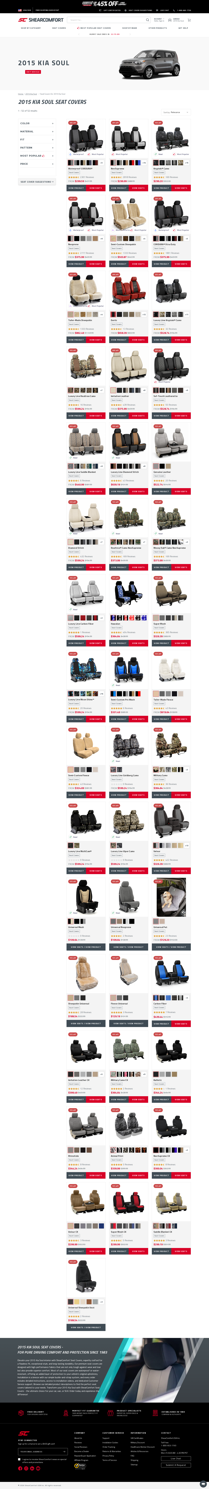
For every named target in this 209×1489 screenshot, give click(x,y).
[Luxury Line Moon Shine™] (86, 669)
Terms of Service (110, 1460)
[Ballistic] (171, 1050)
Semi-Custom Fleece (78, 777)
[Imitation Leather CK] (86, 1050)
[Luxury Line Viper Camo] (128, 821)
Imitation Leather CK (78, 1082)
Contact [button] (166, 1432)
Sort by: (167, 112)
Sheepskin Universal (78, 1005)
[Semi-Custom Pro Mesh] (128, 669)
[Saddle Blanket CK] (171, 1201)
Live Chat (176, 1458)
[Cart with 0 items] (189, 20)
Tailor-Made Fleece (163, 701)
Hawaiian (116, 625)
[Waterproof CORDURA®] (86, 138)
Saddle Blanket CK (163, 1233)
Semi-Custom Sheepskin (123, 246)
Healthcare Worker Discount (143, 1446)
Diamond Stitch (76, 549)
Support (106, 1438)
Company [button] (79, 1432)
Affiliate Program (81, 1460)
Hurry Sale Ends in (105, 34)
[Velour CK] (86, 1201)
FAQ (132, 1455)
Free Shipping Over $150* (47, 10)
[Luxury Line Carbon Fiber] (86, 593)
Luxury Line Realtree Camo (82, 398)
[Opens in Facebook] (20, 1468)
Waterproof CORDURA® (80, 170)
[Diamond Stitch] (86, 517)
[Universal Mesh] (86, 897)
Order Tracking (109, 1446)
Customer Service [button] (113, 1432)
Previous (79, 35)
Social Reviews (80, 1446)
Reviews (78, 1442)
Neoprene (73, 246)
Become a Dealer (81, 1451)
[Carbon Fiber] (171, 973)
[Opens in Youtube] (38, 1468)
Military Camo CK (119, 1082)
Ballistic (159, 1082)
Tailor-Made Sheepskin (80, 322)
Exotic (116, 322)
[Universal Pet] (171, 897)
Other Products (158, 28)
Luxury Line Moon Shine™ (81, 701)
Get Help (183, 28)
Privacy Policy (108, 1455)
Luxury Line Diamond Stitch (125, 474)
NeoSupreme (117, 170)
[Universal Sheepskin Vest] (86, 1277)
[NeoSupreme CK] (171, 1125)
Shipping (134, 1460)
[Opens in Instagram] (26, 1468)
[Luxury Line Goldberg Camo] (128, 745)
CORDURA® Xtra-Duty (165, 246)
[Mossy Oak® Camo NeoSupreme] (171, 517)
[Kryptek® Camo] (171, 138)
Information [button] (138, 1432)
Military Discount (138, 1442)
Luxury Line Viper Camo (123, 853)
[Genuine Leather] (171, 442)
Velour (159, 853)
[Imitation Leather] (128, 366)
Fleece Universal (119, 1005)
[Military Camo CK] (128, 1050)
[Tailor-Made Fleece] (171, 669)
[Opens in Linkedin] (32, 1468)
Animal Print (117, 1157)
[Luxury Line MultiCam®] (86, 821)
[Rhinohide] (86, 1125)
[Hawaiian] (128, 593)
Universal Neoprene (121, 929)
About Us (78, 1438)
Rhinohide (73, 1157)
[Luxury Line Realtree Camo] (86, 366)
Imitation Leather (120, 398)
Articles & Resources (139, 1451)
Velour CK (73, 1233)
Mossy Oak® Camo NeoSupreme (170, 549)
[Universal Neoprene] (128, 897)
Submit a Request (176, 1465)
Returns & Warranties (112, 1451)
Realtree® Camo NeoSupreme (126, 549)
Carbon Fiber (160, 1005)
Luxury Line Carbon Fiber (81, 625)
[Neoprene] (86, 214)
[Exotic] (128, 290)
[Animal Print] (128, 1125)
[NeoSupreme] (128, 138)
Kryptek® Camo (161, 170)
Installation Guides (110, 1442)
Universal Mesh (76, 929)
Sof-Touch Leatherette (166, 398)
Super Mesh (160, 625)
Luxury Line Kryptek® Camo (167, 322)
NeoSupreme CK (162, 1157)
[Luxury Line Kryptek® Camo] (171, 290)
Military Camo (160, 777)
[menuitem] (24, 10)
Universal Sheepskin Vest (81, 1309)
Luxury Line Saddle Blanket (82, 474)
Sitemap (134, 1464)
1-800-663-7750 (168, 1445)
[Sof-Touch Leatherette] (171, 366)
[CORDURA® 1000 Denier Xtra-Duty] (171, 214)
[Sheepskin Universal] (86, 973)
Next (131, 35)
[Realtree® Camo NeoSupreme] (128, 517)
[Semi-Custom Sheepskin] (128, 214)
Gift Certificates (137, 1438)
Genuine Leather (162, 474)
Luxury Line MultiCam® (80, 853)
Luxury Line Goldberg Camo (125, 777)
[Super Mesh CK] (128, 1201)
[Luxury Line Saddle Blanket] (86, 442)
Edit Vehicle (33, 71)
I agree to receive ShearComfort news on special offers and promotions (44, 1461)
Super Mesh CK (118, 1233)
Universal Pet (160, 929)
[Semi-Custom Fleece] (86, 745)
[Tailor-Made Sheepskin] (86, 290)
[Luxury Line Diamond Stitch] (128, 442)
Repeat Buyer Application (85, 1455)
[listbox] (180, 112)
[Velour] (171, 821)
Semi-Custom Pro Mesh (123, 701)
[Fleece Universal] (128, 973)
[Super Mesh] (171, 593)
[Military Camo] (171, 745)
